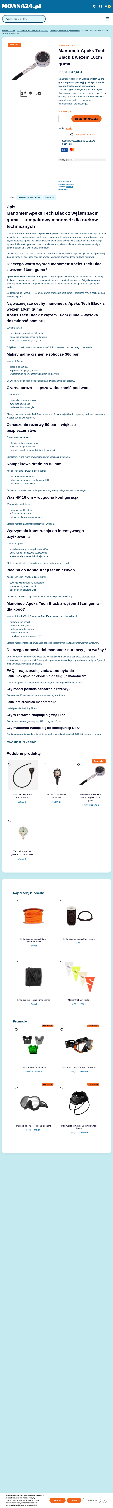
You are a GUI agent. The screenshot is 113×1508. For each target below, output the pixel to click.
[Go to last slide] (22, 93)
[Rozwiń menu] (107, 19)
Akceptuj (57, 1500)
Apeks (69, 128)
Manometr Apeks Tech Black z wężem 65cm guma (90, 797)
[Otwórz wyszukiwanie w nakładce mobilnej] (24, 19)
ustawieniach (32, 1505)
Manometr (69, 187)
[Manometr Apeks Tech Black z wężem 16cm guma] (31, 66)
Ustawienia (92, 1500)
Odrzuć (74, 1500)
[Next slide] (39, 93)
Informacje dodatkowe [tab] (29, 198)
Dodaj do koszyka (86, 118)
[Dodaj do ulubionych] (10, 764)
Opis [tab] (12, 198)
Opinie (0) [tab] (49, 198)
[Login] (100, 6)
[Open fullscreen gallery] (52, 87)
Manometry (66, 45)
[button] (24, 93)
